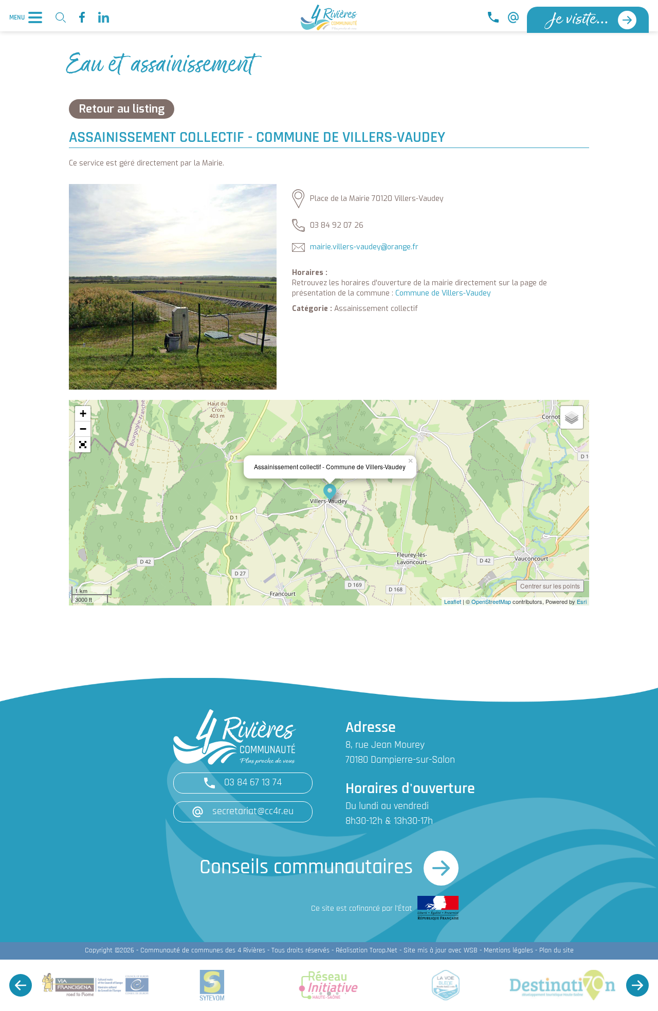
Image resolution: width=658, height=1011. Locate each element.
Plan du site (556, 950)
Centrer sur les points (550, 585)
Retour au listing (121, 108)
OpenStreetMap (491, 601)
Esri (582, 601)
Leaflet (452, 601)
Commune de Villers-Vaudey (443, 293)
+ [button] (83, 413)
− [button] (83, 428)
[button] (82, 444)
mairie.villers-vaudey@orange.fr (364, 247)
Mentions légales (508, 950)
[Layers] (571, 417)
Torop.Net (383, 950)
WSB (471, 950)
